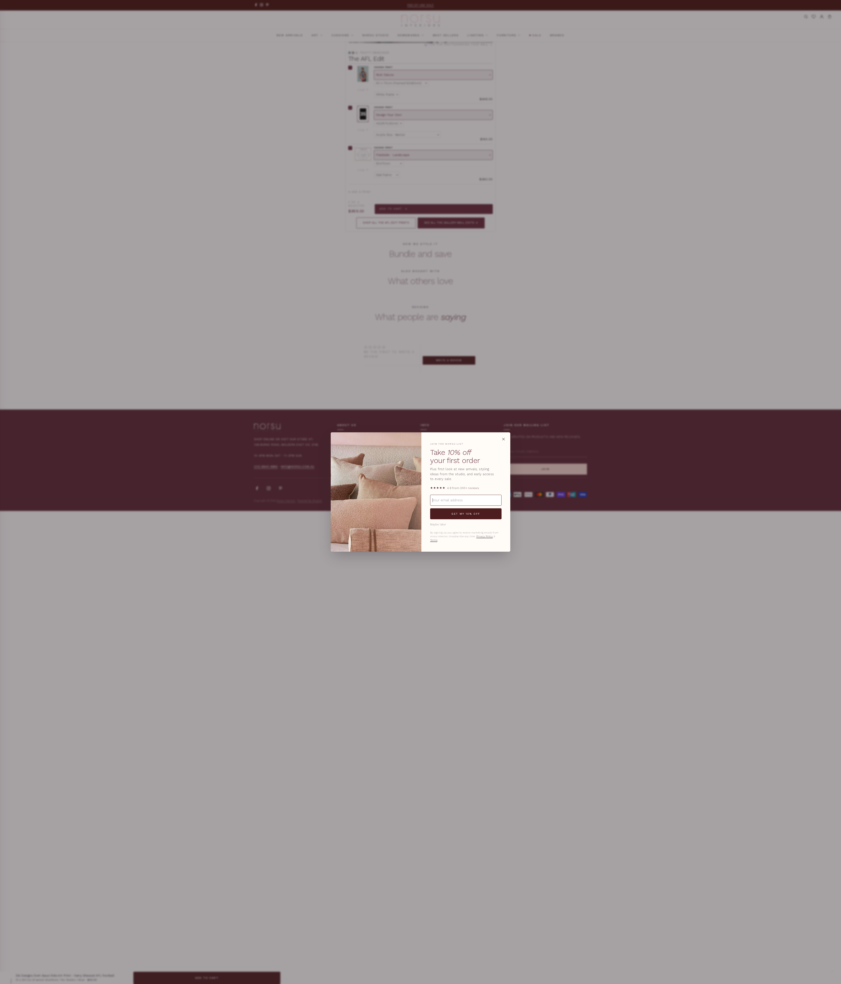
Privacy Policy (484, 536)
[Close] (503, 439)
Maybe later (438, 524)
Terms (433, 540)
